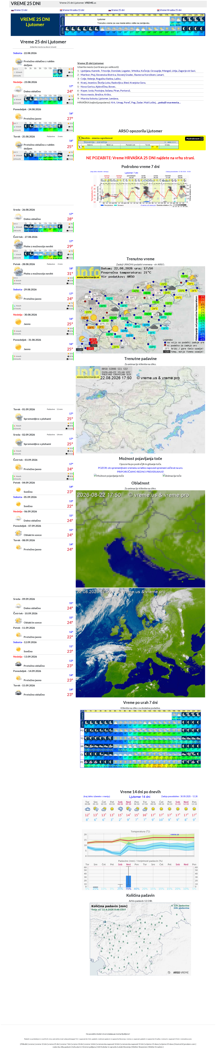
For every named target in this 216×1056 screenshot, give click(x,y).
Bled (126, 82)
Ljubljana (85, 70)
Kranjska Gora (137, 82)
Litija (174, 70)
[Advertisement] (43, 183)
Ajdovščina (102, 86)
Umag (119, 102)
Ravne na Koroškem (145, 74)
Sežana (109, 90)
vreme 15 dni (41, 1044)
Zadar (139, 102)
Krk (113, 102)
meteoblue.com (186, 1039)
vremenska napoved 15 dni (132, 1044)
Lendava (113, 98)
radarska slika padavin (62, 1047)
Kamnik (95, 70)
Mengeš (166, 70)
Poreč (127, 102)
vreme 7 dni (66, 1044)
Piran (116, 90)
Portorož (125, 90)
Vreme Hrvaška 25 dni (170, 10)
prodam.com (189, 1044)
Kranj (83, 82)
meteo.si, (130, 1039)
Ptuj (93, 74)
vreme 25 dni (53, 1044)
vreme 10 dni (77, 1044)
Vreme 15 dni (20, 10)
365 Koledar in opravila (107, 1047)
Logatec (126, 70)
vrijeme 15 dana (152, 1044)
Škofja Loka (104, 82)
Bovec (111, 86)
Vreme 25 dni (117, 10)
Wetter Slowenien (139, 1047)
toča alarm (76, 1047)
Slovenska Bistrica (106, 74)
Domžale (116, 70)
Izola (91, 90)
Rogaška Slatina (104, 78)
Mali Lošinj (150, 102)
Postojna (99, 90)
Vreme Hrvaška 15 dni (73, 10)
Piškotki (24, 1044)
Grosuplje (156, 70)
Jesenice (92, 82)
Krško (107, 94)
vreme (31, 1044)
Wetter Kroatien (156, 1047)
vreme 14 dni (90, 1044)
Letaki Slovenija (124, 1047)
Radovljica (117, 82)
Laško (117, 78)
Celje (83, 78)
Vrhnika (135, 70)
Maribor (85, 74)
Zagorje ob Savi (186, 70)
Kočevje (145, 70)
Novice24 (179, 1044)
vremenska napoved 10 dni (108, 1044)
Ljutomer (103, 98)
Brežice (99, 94)
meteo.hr (164, 1039)
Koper (84, 90)
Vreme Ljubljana (89, 1047)
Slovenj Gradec (125, 74)
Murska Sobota (89, 98)
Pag (133, 102)
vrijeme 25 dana (166, 1044)
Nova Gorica (88, 86)
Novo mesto (87, 94)
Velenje (91, 78)
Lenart (160, 74)
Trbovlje (105, 70)
